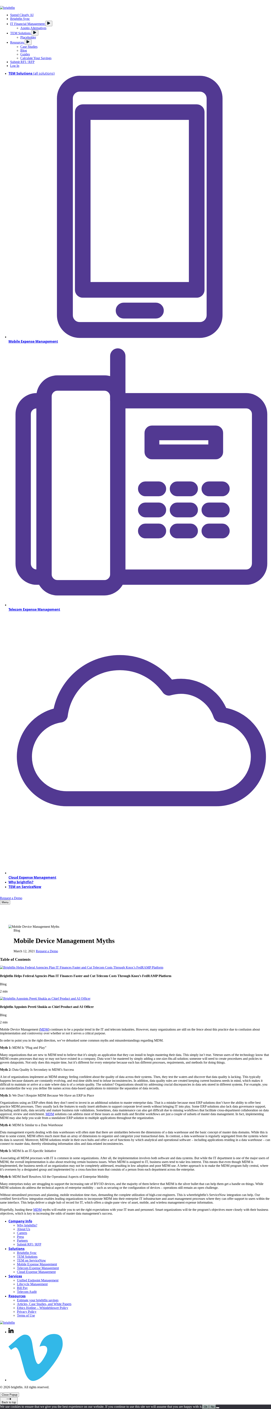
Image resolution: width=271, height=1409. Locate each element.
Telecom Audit (27, 1292)
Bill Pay (22, 1288)
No (212, 1406)
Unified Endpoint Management (37, 1280)
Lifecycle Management (32, 1284)
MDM (44, 1029)
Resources (17, 1296)
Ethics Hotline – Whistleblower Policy (42, 1308)
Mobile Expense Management (37, 1264)
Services (15, 1276)
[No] (217, 1407)
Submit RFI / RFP (29, 1244)
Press (20, 1237)
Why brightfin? (27, 1225)
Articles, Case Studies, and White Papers (44, 1304)
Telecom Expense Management (38, 1268)
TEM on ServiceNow (31, 1260)
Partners (22, 1240)
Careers (22, 1233)
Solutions (16, 1248)
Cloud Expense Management (36, 1272)
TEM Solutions (27, 1256)
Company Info (20, 1221)
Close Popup (9, 1394)
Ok (205, 1406)
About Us (23, 1229)
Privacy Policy (26, 1311)
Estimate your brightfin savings (37, 1300)
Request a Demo (11, 898)
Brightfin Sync (27, 1253)
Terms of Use (26, 1315)
